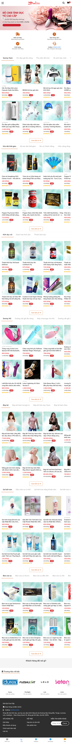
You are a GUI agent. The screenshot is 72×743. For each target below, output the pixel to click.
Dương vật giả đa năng (24, 318)
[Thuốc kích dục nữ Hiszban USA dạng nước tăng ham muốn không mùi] (53, 251)
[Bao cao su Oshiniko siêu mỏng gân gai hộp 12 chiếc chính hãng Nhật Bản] (53, 592)
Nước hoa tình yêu (23, 234)
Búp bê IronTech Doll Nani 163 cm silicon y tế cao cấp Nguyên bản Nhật (52, 472)
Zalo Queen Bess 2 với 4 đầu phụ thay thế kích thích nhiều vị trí (52, 385)
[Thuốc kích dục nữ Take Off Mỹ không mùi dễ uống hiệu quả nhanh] (12, 285)
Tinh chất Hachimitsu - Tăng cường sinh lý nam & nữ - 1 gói (53, 215)
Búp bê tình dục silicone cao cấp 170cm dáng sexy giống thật (53, 436)
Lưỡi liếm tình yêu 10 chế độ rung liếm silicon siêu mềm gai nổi (11, 385)
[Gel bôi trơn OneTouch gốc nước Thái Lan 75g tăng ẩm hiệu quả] (12, 542)
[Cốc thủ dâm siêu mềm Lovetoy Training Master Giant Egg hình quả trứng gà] (53, 110)
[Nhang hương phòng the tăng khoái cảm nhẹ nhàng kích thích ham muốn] (53, 285)
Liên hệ (5, 731)
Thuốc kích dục (40, 234)
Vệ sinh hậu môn (59, 58)
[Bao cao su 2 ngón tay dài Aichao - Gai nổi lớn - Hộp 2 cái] (53, 626)
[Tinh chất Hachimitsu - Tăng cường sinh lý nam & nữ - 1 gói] (53, 199)
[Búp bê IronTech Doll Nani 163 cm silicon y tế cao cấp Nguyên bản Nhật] (53, 456)
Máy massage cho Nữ (45, 318)
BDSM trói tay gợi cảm (30, 90)
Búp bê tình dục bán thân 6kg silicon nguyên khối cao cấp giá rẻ (32, 470)
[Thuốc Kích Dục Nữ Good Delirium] (12, 251)
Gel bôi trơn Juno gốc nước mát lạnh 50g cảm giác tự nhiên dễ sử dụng (32, 556)
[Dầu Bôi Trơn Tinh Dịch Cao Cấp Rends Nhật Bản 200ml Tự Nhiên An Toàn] (32, 506)
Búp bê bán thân (60, 405)
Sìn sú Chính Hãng (46, 146)
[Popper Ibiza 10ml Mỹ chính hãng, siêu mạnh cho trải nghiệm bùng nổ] (32, 199)
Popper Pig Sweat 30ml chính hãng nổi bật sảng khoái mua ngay (10, 215)
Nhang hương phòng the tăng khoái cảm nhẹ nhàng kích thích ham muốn (52, 299)
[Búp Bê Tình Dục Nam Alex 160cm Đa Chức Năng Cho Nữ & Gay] (32, 421)
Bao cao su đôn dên (41, 576)
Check (65, 723)
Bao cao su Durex (22, 576)
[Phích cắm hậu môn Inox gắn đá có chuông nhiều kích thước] (32, 110)
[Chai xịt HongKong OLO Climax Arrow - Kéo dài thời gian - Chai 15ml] (12, 162)
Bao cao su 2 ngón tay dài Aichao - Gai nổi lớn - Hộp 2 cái (53, 640)
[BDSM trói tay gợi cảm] (32, 74)
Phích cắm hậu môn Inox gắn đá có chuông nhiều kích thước (32, 127)
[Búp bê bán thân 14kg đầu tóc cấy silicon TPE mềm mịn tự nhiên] (12, 421)
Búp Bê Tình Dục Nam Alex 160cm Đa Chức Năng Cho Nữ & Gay (32, 436)
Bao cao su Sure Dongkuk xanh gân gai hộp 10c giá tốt (31, 640)
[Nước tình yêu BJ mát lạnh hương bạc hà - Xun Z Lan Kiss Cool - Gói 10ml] (53, 162)
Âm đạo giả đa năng (24, 58)
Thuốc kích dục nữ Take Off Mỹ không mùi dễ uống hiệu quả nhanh (11, 299)
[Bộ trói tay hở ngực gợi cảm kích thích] (53, 74)
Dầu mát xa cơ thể (23, 489)
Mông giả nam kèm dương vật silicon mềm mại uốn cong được (11, 470)
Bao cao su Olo (58, 576)
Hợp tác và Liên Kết (33, 722)
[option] (36, 18)
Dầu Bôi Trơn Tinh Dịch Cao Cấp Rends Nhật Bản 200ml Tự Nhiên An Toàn (32, 522)
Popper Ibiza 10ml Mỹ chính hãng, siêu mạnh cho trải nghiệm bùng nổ (32, 215)
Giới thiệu (6, 722)
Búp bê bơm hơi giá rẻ (21, 405)
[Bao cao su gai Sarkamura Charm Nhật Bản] (12, 592)
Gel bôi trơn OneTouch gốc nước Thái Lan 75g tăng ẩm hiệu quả (11, 556)
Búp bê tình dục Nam (41, 405)
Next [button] (69, 18)
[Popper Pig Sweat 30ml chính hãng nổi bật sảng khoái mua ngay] (12, 199)
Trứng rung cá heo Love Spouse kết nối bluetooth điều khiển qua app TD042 (11, 351)
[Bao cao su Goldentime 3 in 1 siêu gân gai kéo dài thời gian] (12, 626)
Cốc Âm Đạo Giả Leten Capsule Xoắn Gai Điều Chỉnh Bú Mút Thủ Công (10, 90)
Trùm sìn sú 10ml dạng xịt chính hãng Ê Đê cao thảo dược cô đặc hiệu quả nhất (32, 178)
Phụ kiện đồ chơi (42, 58)
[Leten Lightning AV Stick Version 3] (32, 369)
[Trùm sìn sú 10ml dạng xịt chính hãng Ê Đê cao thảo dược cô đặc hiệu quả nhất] (32, 162)
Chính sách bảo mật (9, 728)
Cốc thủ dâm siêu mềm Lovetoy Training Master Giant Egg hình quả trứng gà (53, 127)
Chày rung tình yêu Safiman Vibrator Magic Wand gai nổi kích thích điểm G (32, 351)
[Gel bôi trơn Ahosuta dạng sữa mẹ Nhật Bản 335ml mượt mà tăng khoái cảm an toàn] (53, 506)
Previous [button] (3, 18)
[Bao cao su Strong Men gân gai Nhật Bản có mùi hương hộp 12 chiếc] (32, 592)
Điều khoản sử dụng (9, 725)
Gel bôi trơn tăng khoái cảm (45, 489)
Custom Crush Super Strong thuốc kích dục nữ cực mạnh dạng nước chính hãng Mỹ (32, 299)
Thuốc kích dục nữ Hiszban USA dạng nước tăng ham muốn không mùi (52, 265)
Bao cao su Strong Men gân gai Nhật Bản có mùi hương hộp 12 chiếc (32, 606)
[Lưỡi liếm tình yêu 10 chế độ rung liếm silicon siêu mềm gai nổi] (12, 369)
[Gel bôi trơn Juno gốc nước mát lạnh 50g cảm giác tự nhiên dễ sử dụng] (32, 542)
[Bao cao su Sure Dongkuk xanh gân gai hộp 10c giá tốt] (32, 626)
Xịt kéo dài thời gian (28, 146)
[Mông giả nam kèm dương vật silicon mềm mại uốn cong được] (12, 456)
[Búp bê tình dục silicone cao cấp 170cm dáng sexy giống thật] (53, 421)
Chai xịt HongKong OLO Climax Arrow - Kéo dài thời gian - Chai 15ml (11, 178)
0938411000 (57, 47)
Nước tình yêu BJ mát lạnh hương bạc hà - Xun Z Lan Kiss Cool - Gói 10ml (52, 178)
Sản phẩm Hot (31, 725)
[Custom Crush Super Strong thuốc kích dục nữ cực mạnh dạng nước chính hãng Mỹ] (32, 285)
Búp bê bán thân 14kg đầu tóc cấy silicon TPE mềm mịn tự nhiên (12, 436)
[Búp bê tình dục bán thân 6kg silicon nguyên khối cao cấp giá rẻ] (32, 456)
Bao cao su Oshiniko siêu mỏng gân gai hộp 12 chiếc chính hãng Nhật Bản (52, 606)
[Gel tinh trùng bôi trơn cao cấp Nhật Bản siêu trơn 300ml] (12, 506)
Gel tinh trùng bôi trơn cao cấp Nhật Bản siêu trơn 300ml (11, 522)
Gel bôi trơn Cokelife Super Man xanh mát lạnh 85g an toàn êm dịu (52, 556)
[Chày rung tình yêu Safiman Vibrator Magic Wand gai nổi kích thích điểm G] (32, 335)
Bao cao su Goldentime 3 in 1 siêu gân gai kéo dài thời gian (11, 640)
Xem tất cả (35, 140)
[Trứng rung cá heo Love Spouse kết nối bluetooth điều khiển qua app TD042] (12, 335)
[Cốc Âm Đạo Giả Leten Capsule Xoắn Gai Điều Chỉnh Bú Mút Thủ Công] (12, 74)
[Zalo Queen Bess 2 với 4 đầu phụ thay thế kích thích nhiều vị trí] (53, 369)
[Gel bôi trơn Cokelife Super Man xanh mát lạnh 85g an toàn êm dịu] (53, 542)
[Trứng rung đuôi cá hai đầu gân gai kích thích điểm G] (53, 335)
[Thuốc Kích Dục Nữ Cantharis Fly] (32, 251)
